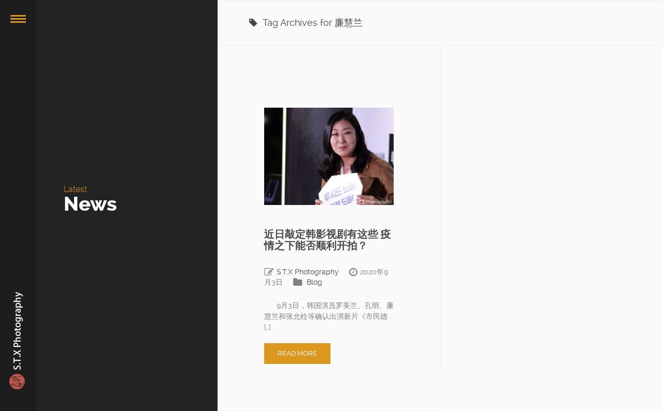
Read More (297, 353)
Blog (314, 282)
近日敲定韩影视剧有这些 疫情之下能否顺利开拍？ (327, 240)
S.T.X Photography (308, 272)
